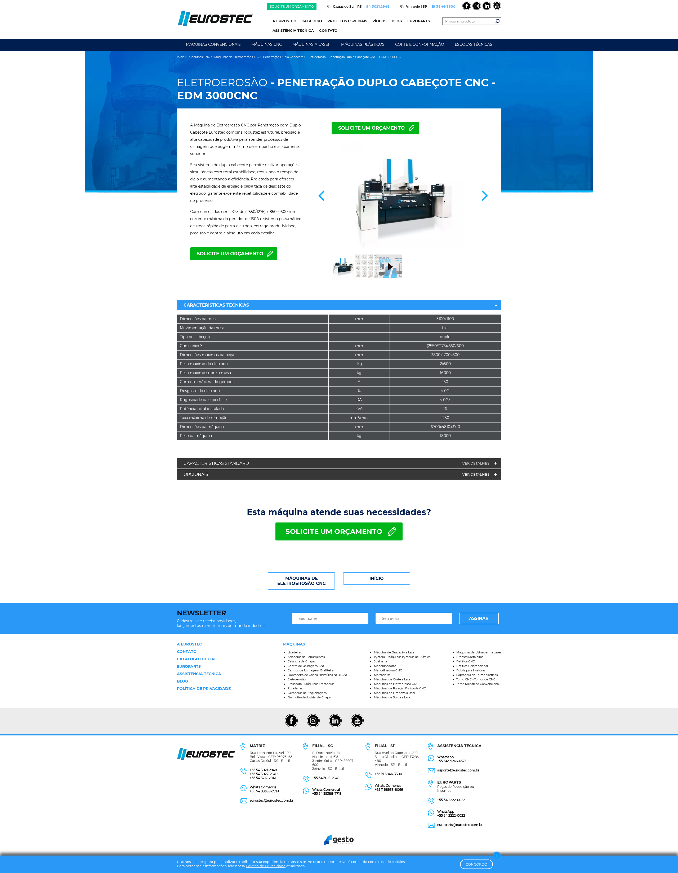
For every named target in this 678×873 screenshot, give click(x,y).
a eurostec (189, 644)
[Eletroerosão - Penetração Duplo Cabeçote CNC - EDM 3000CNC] (403, 195)
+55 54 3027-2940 (264, 774)
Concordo (476, 864)
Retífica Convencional (472, 666)
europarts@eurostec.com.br (460, 825)
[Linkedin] (335, 726)
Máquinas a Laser (311, 44)
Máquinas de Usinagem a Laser (478, 652)
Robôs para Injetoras (470, 670)
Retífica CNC (465, 661)
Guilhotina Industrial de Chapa (309, 697)
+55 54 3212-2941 (263, 778)
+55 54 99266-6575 (451, 761)
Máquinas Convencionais (213, 44)
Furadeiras (295, 688)
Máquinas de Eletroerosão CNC (301, 581)
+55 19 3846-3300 (388, 774)
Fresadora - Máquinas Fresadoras (311, 684)
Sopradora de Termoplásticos (477, 675)
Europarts (189, 666)
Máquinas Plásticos (363, 44)
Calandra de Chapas (302, 661)
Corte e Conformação (419, 44)
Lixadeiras (295, 652)
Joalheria (380, 661)
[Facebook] (291, 726)
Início (376, 578)
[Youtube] (357, 726)
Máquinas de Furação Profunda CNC (400, 688)
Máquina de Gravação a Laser (395, 652)
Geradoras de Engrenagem (307, 693)
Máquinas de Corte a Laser (393, 679)
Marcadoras (382, 675)
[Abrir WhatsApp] (665, 860)
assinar (479, 618)
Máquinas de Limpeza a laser (394, 693)
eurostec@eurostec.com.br (271, 800)
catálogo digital (196, 659)
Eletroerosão (297, 679)
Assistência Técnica (199, 673)
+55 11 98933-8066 (389, 790)
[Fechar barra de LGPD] (497, 856)
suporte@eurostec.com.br (458, 770)
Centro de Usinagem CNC (306, 666)
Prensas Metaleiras (469, 657)
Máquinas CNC (266, 44)
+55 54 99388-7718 (264, 791)
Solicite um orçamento (292, 6)
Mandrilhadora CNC (388, 670)
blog (182, 681)
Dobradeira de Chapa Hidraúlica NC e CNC (318, 675)
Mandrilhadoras (385, 666)
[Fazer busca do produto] (497, 21)
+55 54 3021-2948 (263, 770)
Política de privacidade (204, 688)
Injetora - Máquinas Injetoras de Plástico (402, 657)
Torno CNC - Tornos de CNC (476, 679)
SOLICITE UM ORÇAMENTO (371, 128)
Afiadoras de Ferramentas (306, 657)
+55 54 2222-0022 (451, 800)
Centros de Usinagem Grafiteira (310, 670)
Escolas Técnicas (473, 44)
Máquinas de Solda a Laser (393, 697)
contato (187, 651)
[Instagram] (313, 726)
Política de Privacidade (266, 866)
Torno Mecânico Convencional (477, 684)
